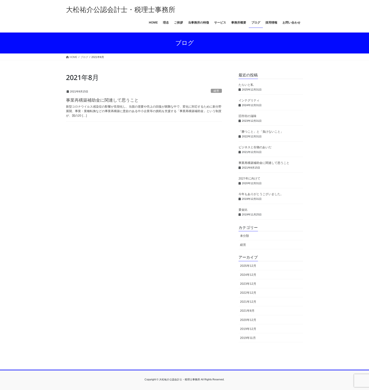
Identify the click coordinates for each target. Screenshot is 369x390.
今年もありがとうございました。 (261, 194)
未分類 (244, 235)
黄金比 (243, 209)
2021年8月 (247, 310)
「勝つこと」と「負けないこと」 (261, 131)
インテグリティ (249, 100)
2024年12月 (248, 274)
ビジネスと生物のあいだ (255, 147)
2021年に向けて (249, 178)
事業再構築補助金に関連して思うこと (102, 99)
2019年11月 (248, 338)
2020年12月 (248, 320)
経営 (216, 90)
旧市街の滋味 (247, 116)
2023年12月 (248, 283)
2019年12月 (248, 329)
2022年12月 (248, 292)
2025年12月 (248, 265)
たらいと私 (246, 84)
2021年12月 (248, 301)
